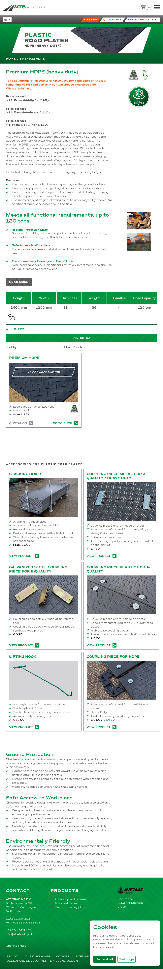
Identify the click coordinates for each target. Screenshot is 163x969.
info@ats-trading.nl (19, 934)
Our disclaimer (37, 956)
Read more (18, 282)
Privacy (13, 956)
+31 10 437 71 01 (19, 930)
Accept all (106, 959)
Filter (81, 337)
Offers (90, 19)
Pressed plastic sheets (71, 899)
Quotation (18, 423)
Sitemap (82, 956)
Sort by (11, 347)
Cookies (63, 956)
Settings (126, 959)
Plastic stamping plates (71, 907)
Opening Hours (16, 945)
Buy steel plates (66, 903)
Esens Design (66, 960)
